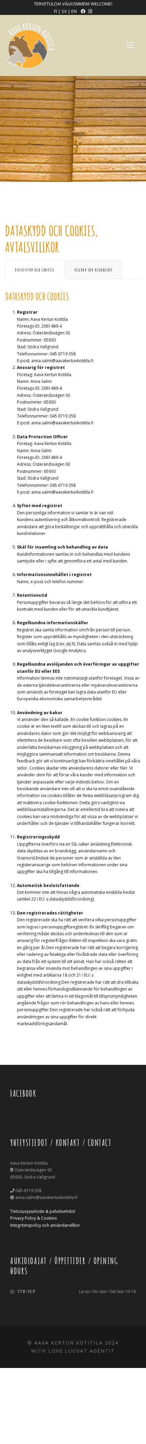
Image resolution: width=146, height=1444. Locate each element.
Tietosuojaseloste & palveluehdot (42, 1211)
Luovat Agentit (90, 1351)
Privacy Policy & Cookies (33, 1218)
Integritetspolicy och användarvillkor (45, 1225)
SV (64, 11)
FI (55, 11)
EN (74, 11)
